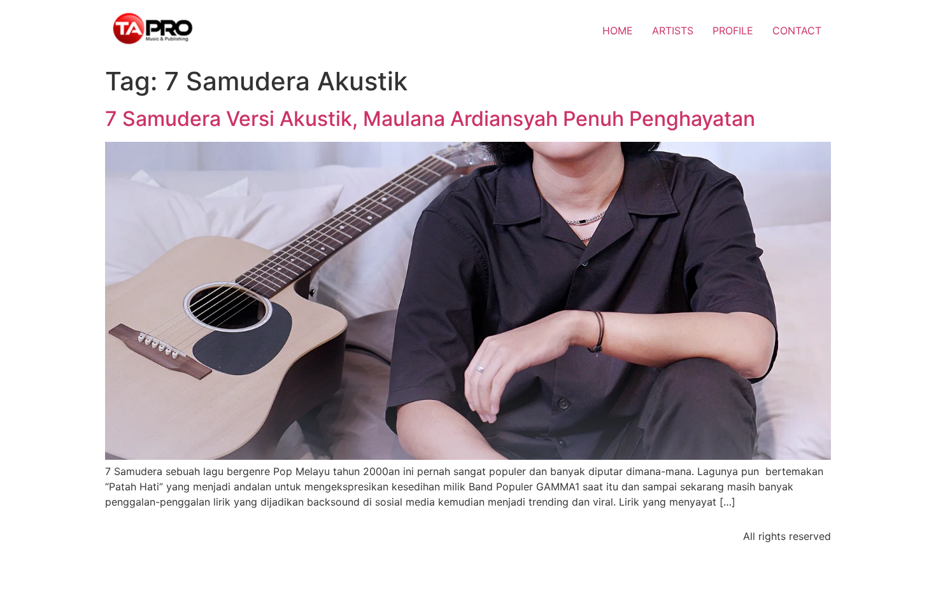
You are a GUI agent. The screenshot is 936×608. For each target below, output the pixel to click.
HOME (617, 30)
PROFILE (733, 30)
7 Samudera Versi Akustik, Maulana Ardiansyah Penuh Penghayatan (430, 118)
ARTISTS (672, 30)
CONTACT (796, 30)
